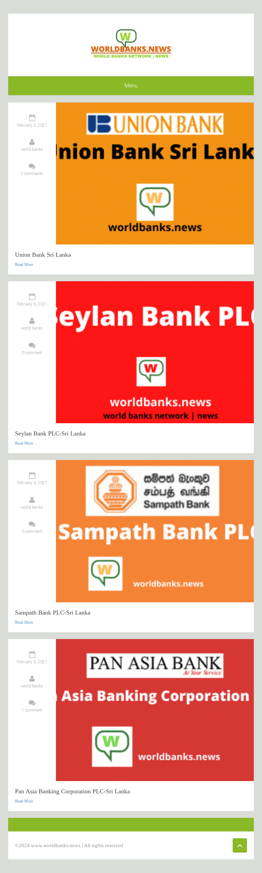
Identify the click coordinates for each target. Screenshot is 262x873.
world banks (32, 149)
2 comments (32, 173)
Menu (131, 85)
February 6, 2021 (32, 125)
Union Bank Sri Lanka (43, 254)
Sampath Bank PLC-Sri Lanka (52, 612)
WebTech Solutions (191, 845)
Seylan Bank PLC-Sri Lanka (50, 433)
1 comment (32, 710)
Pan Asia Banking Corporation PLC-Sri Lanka (72, 791)
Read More (24, 264)
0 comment (32, 352)
